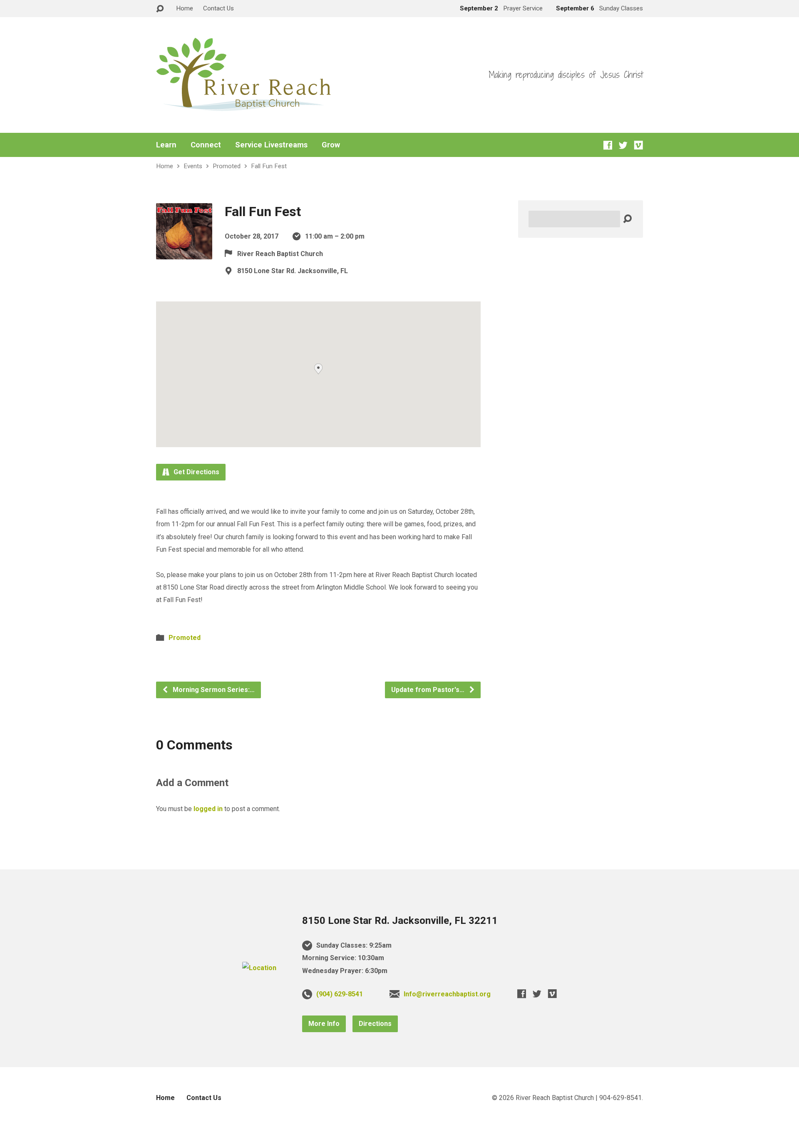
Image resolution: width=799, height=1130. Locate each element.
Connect (206, 145)
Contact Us (218, 8)
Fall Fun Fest (269, 166)
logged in (208, 809)
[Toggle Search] (160, 9)
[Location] (259, 968)
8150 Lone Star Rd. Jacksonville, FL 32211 (400, 920)
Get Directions (195, 472)
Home (184, 8)
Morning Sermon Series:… (213, 690)
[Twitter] (623, 145)
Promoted (227, 166)
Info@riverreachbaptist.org (447, 994)
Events (193, 166)
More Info (324, 1024)
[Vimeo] (638, 145)
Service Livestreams (271, 145)
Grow (331, 145)
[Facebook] (607, 145)
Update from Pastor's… (428, 690)
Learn (166, 145)
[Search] (627, 219)
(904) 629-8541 (339, 994)
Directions (375, 1024)
